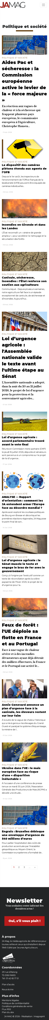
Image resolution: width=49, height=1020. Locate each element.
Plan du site (8, 1012)
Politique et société (15, 58)
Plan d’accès (8, 984)
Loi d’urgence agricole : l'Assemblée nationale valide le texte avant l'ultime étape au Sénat (23, 357)
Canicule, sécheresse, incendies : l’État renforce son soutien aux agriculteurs (24, 281)
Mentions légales (10, 1000)
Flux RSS (6, 1009)
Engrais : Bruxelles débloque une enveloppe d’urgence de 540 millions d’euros (23, 835)
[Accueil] (12, 5)
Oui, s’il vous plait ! (24, 921)
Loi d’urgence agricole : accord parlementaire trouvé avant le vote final (23, 441)
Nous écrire (7, 989)
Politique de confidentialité (15, 1003)
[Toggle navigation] (43, 4)
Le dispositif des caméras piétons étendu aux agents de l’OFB (24, 168)
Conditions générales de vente (17, 1006)
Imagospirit (39, 1016)
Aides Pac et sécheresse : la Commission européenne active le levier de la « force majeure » (24, 81)
